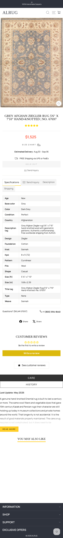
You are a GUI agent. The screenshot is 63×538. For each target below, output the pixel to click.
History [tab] (31, 384)
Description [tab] (49, 182)
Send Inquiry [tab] (33, 182)
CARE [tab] (31, 378)
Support (8, 522)
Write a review (32, 353)
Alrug (10, 12)
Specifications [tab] (11, 182)
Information (11, 506)
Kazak (16, 406)
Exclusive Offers (14, 530)
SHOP (6, 514)
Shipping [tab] (8, 188)
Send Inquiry (33, 170)
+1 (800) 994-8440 (51, 311)
